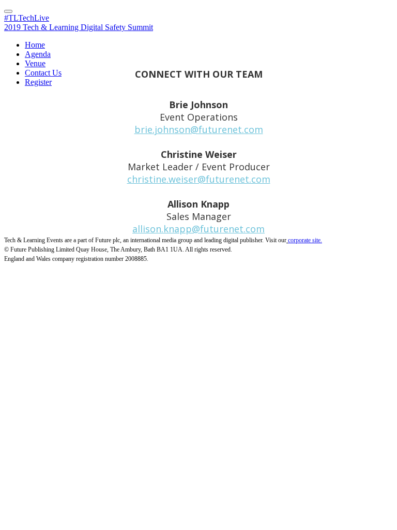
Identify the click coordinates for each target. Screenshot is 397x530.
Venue (35, 63)
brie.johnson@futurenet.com (198, 129)
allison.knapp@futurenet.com (198, 229)
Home (35, 44)
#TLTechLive (26, 17)
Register (38, 82)
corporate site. (305, 240)
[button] (8, 11)
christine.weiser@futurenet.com (198, 179)
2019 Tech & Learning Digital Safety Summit (78, 27)
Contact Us (43, 72)
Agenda (38, 54)
